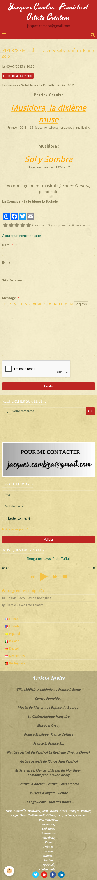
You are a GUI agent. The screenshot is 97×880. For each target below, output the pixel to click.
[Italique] (10, 304)
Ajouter (49, 386)
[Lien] (45, 304)
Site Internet (13, 280)
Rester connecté (19, 518)
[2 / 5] (11, 225)
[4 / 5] (22, 225)
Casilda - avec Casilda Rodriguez (28, 598)
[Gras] (5, 304)
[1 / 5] (5, 225)
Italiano (13, 641)
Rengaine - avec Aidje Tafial (25, 591)
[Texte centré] (39, 304)
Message (9, 298)
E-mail (7, 262)
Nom (6, 245)
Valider (48, 539)
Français (14, 619)
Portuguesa (16, 663)
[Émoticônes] (71, 304)
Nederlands (16, 656)
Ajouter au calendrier (19, 75)
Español (14, 633)
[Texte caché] (50, 304)
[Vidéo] (61, 304)
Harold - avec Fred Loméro (24, 605)
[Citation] (34, 304)
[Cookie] (9, 871)
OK (90, 411)
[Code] (66, 304)
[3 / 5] (16, 225)
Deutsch (14, 648)
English (13, 626)
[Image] (55, 304)
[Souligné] (15, 304)
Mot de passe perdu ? (15, 529)
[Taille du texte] (20, 304)
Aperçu (82, 304)
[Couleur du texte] (27, 304)
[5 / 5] (28, 225)
